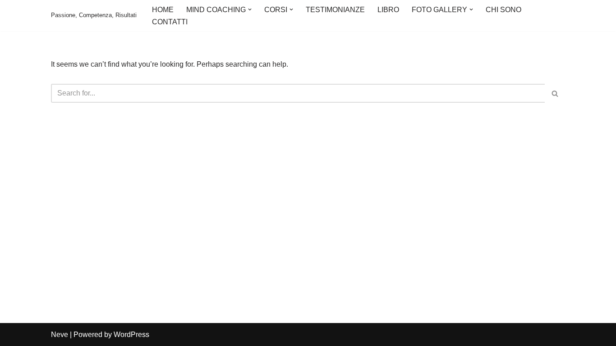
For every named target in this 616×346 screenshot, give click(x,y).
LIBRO (388, 10)
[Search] (555, 93)
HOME (163, 10)
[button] (250, 9)
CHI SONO (503, 10)
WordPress (131, 334)
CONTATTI (170, 22)
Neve (59, 334)
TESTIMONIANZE (335, 10)
